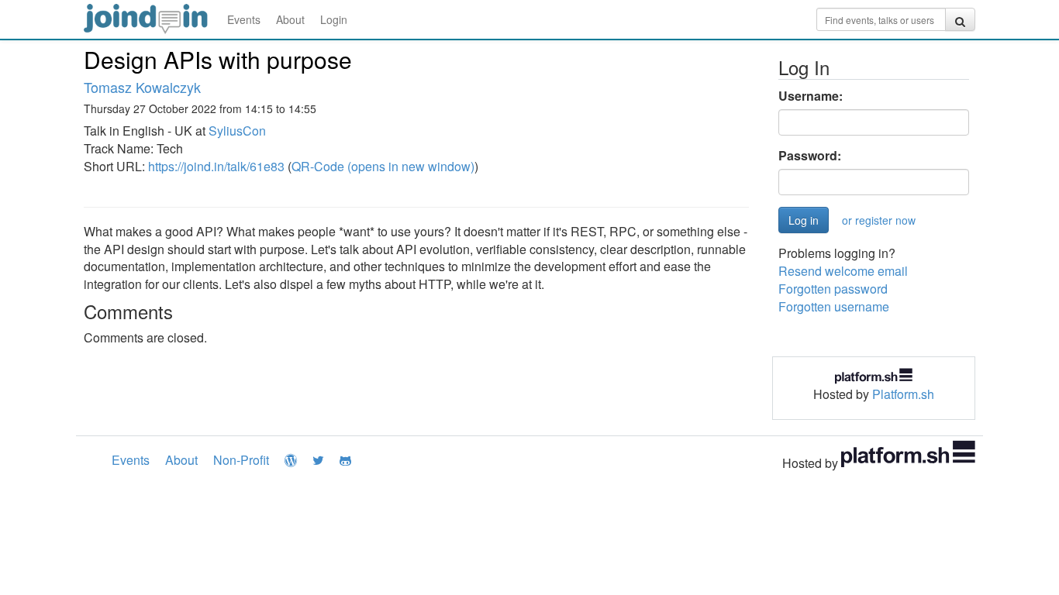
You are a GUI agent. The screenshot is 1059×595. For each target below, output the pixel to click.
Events (243, 19)
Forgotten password (833, 289)
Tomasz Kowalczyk (142, 87)
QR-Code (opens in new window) (382, 166)
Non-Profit (241, 460)
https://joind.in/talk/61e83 (216, 166)
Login (333, 19)
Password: (809, 155)
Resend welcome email (843, 271)
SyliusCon (237, 130)
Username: (810, 96)
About (290, 19)
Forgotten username (833, 306)
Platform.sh (903, 394)
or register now (879, 220)
